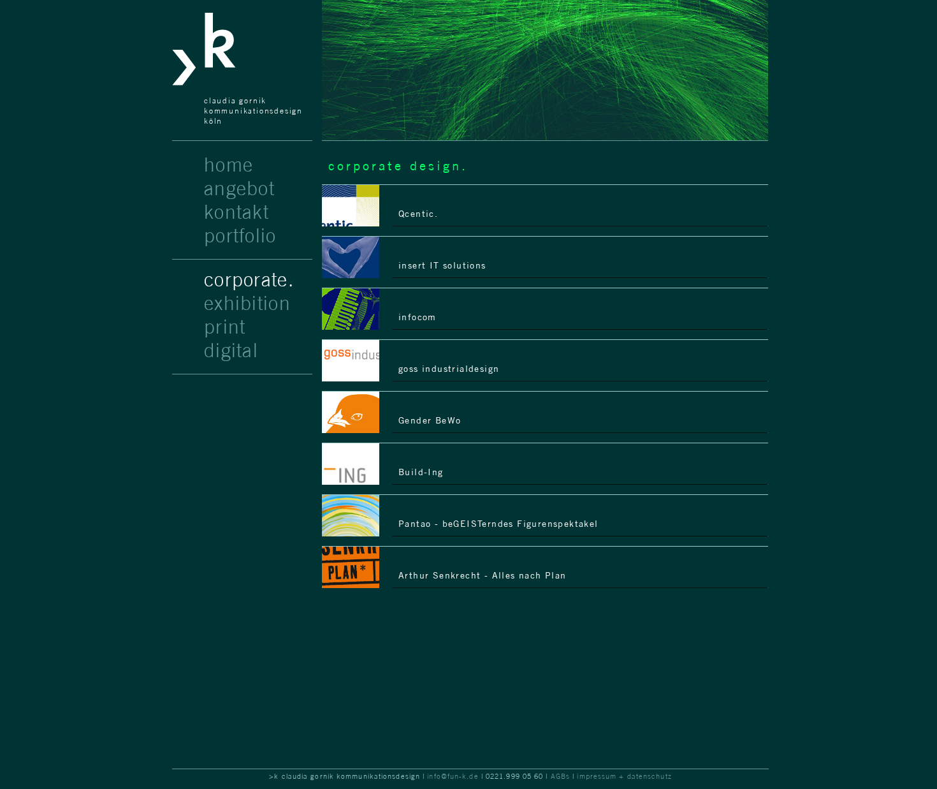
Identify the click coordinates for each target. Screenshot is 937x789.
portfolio (240, 235)
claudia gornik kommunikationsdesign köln (253, 111)
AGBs (560, 776)
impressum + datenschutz (624, 776)
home (228, 164)
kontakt (236, 211)
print (225, 326)
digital (231, 350)
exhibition (247, 302)
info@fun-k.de (453, 776)
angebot (239, 188)
